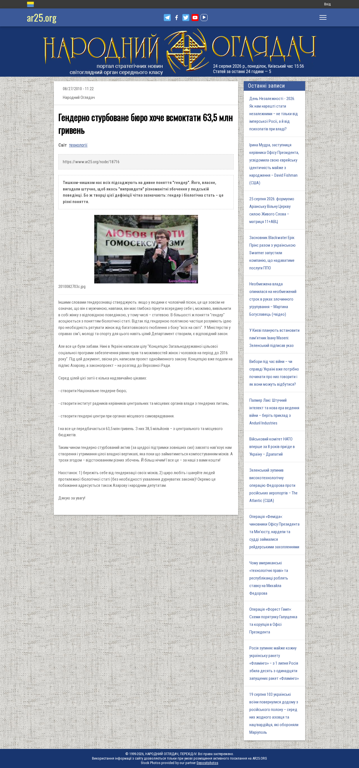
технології (78, 145)
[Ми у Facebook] (176, 17)
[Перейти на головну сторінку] (179, 51)
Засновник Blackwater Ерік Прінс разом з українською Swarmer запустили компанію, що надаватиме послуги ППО (272, 253)
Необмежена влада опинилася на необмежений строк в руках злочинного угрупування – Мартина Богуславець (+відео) (272, 299)
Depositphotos (207, 763)
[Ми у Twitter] (185, 17)
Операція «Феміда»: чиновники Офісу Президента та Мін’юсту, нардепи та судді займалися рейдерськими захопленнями (274, 531)
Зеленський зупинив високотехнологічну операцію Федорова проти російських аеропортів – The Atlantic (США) (273, 485)
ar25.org (41, 17)
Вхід (327, 4)
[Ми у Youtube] (195, 17)
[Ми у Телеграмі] (167, 17)
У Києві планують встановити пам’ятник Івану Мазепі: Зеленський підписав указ (274, 338)
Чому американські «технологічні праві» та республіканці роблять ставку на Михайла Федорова (268, 578)
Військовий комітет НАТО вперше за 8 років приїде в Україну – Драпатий (272, 447)
